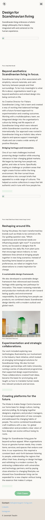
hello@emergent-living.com (21, 503)
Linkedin (5, 507)
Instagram (6, 511)
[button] (41, 4)
